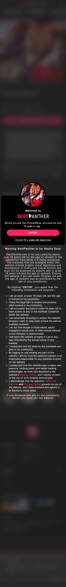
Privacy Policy (32, 384)
